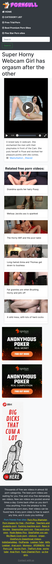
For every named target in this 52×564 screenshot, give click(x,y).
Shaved (28, 158)
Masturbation (16, 158)
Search (7, 45)
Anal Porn (15, 551)
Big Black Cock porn (16, 535)
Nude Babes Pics (18, 532)
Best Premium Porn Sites (17, 27)
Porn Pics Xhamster (37, 519)
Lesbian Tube (37, 542)
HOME (8, 11)
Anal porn (16, 545)
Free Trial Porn (12, 22)
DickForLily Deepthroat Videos (25, 539)
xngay (42, 535)
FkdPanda (24, 542)
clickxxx (33, 535)
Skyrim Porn (20, 548)
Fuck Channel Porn (30, 551)
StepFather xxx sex (38, 532)
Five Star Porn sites (14, 33)
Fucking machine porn (29, 526)
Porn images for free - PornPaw (19, 523)
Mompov (27, 545)
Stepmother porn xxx (22, 529)
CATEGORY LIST (13, 17)
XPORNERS (39, 545)
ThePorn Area (34, 548)
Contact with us (26, 560)
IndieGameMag (9, 542)
